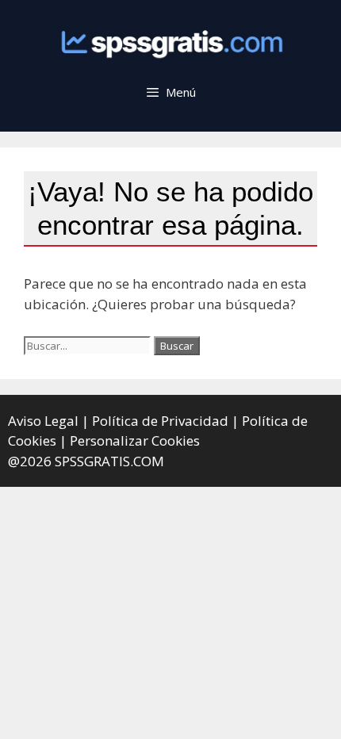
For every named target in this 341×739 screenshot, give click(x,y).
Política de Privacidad (160, 421)
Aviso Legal (43, 421)
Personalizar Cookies (135, 440)
